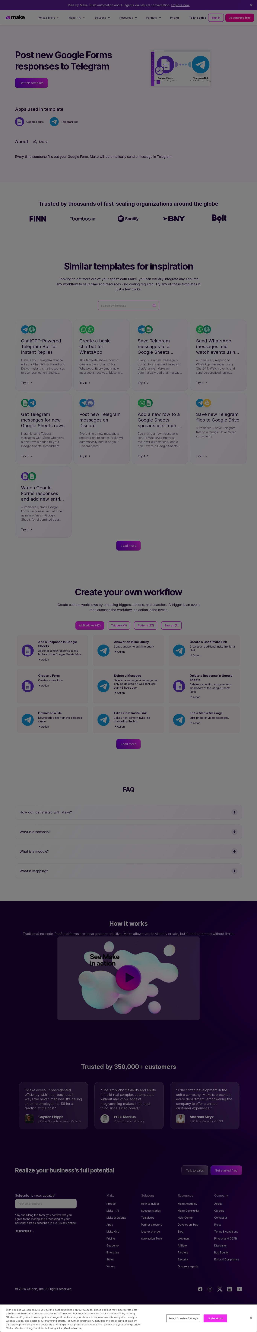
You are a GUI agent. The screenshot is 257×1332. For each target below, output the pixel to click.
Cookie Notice (72, 1328)
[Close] (251, 1318)
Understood (215, 1318)
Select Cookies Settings (183, 1318)
